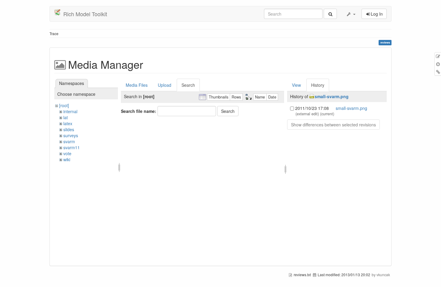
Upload (164, 85)
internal (70, 111)
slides (68, 129)
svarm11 (71, 147)
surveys (70, 135)
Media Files (137, 85)
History (317, 85)
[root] (64, 105)
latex (67, 123)
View (296, 85)
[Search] (330, 14)
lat (65, 117)
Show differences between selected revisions (333, 125)
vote (67, 153)
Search (188, 85)
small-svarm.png (332, 96)
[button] (350, 13)
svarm (69, 141)
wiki (66, 159)
